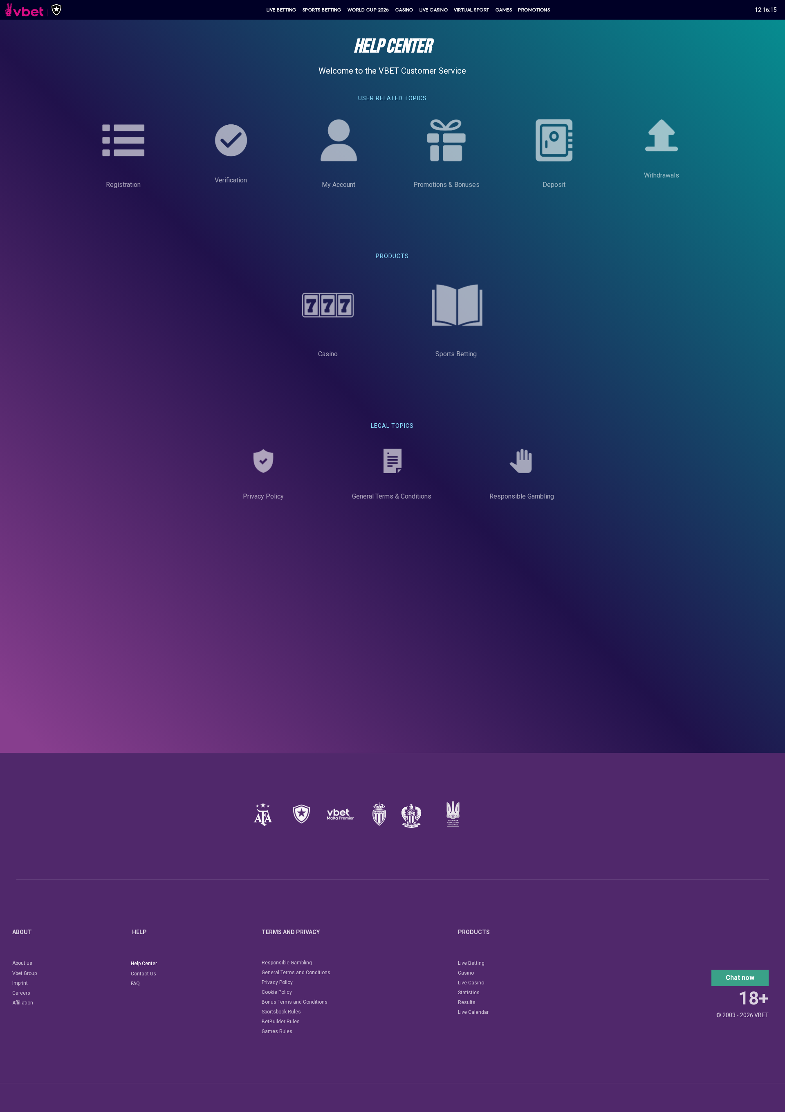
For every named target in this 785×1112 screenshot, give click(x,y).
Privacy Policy (277, 982)
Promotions (534, 10)
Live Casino (433, 10)
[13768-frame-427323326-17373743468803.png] (301, 814)
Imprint (20, 983)
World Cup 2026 (368, 10)
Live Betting (281, 10)
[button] (740, 978)
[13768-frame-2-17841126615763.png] (340, 814)
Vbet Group (24, 973)
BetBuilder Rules (281, 1021)
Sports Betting (322, 10)
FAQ (135, 983)
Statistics (469, 992)
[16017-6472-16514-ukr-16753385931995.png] (453, 814)
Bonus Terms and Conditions (294, 1002)
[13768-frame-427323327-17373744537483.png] (262, 814)
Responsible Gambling (287, 962)
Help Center (144, 963)
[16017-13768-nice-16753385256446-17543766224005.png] (411, 815)
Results (466, 1002)
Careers (21, 993)
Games (504, 10)
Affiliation (22, 1002)
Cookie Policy (277, 992)
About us (22, 963)
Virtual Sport (471, 10)
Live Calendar (473, 1012)
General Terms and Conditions (296, 972)
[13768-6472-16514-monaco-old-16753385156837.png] (379, 814)
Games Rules (277, 1031)
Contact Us (143, 973)
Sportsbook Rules (281, 1011)
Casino (404, 10)
